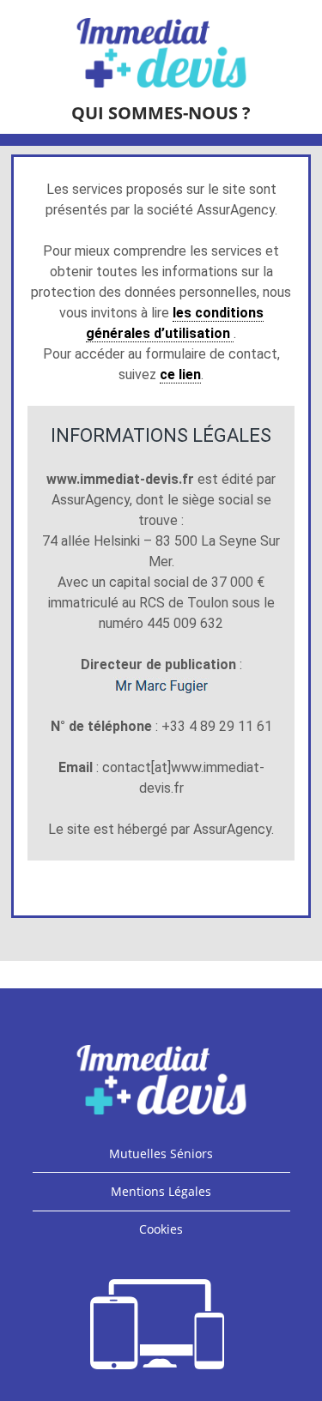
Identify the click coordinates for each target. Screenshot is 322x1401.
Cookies (161, 1229)
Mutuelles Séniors (161, 1153)
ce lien (180, 374)
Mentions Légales (161, 1191)
